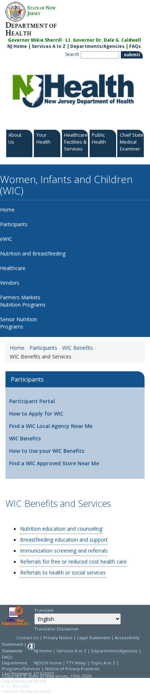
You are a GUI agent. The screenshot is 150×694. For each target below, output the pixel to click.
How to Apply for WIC (36, 413)
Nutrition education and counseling (61, 528)
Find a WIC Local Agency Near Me (50, 425)
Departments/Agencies (97, 46)
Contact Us (27, 637)
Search (72, 54)
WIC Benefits (77, 347)
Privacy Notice (57, 637)
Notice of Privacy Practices (72, 668)
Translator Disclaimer (56, 629)
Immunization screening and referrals (64, 550)
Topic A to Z (103, 662)
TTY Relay (76, 662)
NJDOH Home (48, 662)
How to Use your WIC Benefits (46, 450)
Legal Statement (93, 637)
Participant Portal (32, 401)
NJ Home (17, 46)
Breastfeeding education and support (64, 539)
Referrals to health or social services (63, 572)
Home (17, 347)
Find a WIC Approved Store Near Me (54, 463)
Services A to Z (49, 46)
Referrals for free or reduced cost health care (73, 561)
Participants (43, 347)
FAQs (135, 46)
